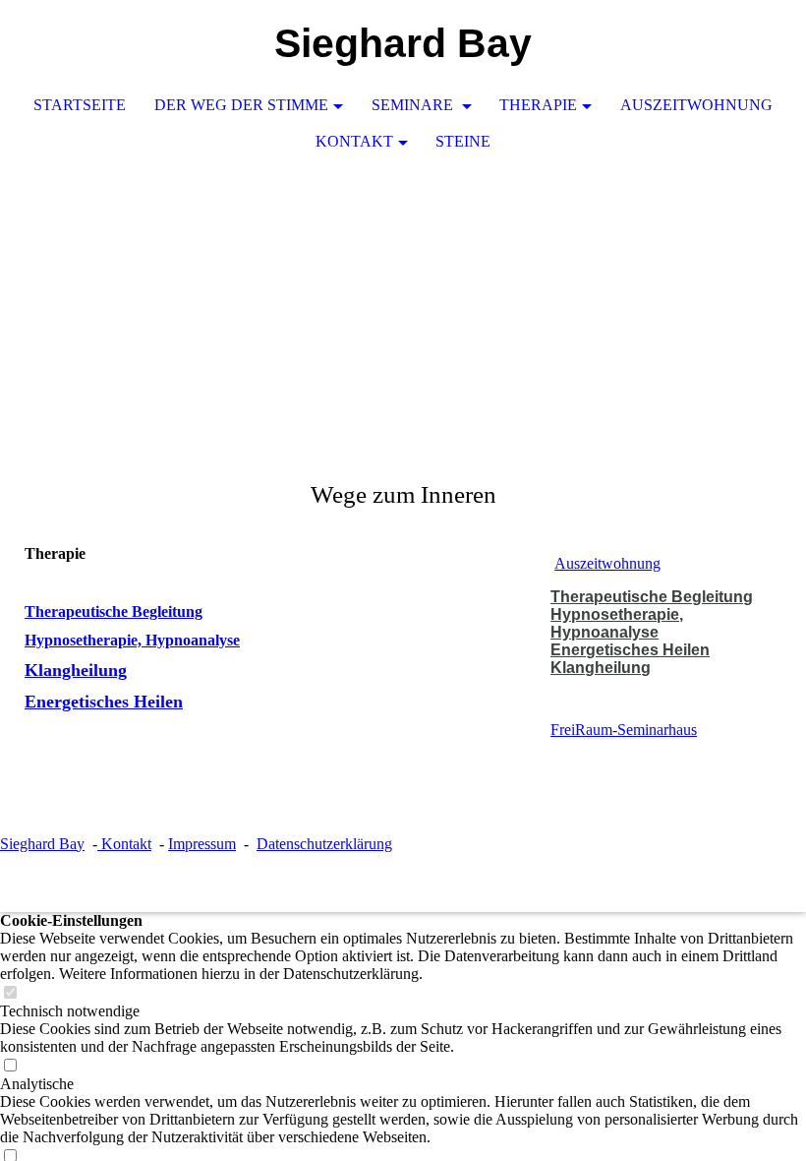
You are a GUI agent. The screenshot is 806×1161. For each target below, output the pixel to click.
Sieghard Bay (42, 843)
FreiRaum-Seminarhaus (623, 729)
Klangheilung (76, 670)
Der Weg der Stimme (241, 104)
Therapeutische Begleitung (113, 611)
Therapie (538, 104)
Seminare (414, 104)
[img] (403, 309)
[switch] (10, 993)
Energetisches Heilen (104, 701)
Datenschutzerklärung (324, 843)
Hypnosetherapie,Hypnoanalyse (616, 623)
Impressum (202, 843)
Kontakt (354, 141)
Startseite (79, 104)
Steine (462, 141)
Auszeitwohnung (696, 104)
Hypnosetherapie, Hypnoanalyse (132, 640)
